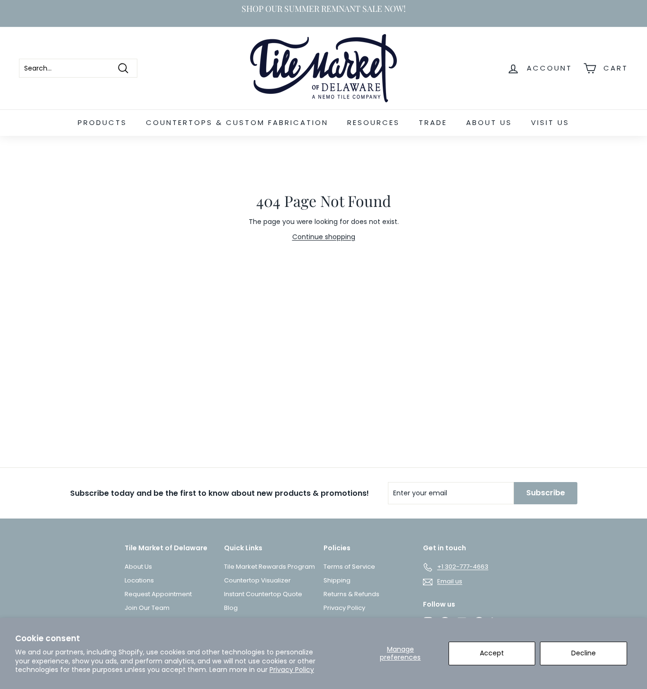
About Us (489, 122)
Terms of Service (349, 566)
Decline (583, 653)
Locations (139, 580)
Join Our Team (147, 607)
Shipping (337, 580)
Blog (231, 607)
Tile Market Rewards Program (269, 566)
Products (102, 122)
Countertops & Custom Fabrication (237, 122)
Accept (492, 653)
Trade (433, 122)
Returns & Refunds (351, 594)
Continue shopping (323, 237)
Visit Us (550, 122)
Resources (373, 122)
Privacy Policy (292, 669)
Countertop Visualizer (257, 580)
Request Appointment (158, 594)
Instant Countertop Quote (263, 594)
